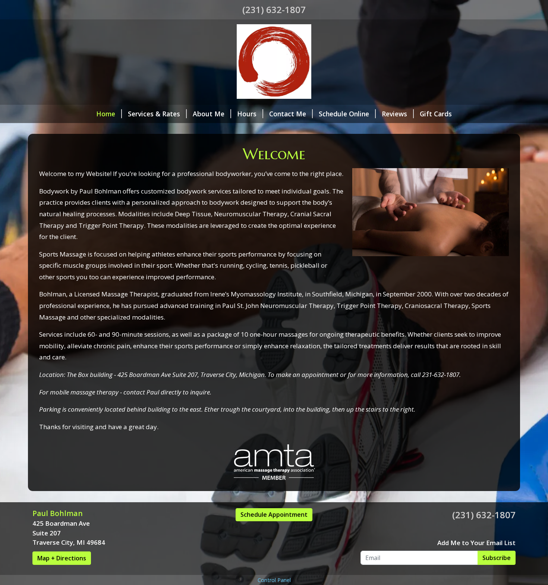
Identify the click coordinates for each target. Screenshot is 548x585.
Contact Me (287, 113)
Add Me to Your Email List (476, 542)
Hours (246, 113)
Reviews (394, 113)
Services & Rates (154, 113)
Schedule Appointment (274, 514)
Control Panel (274, 580)
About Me (208, 113)
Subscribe (496, 558)
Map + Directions (61, 558)
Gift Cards (436, 113)
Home (105, 113)
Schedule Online (344, 113)
